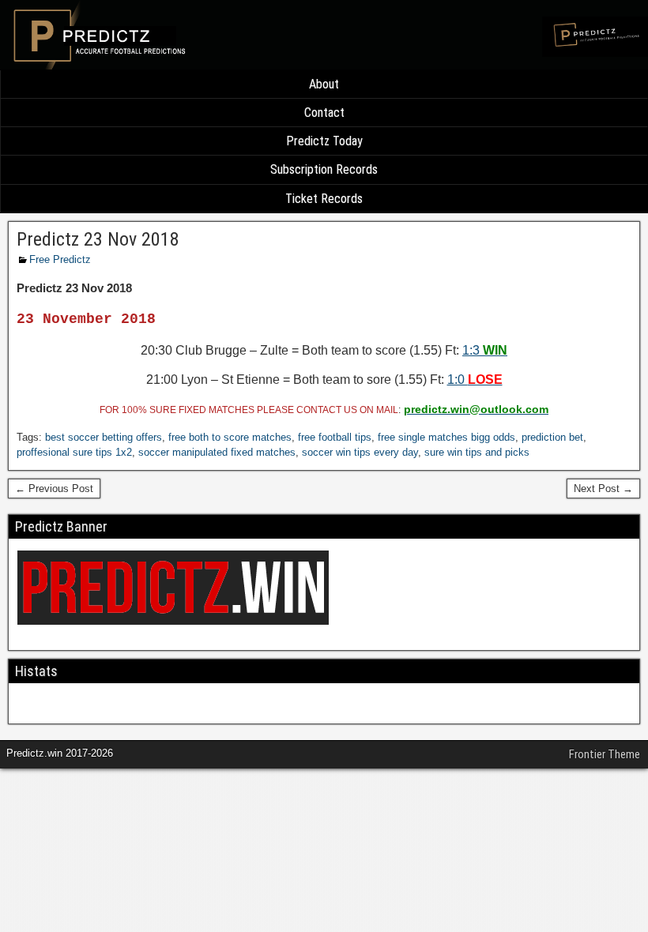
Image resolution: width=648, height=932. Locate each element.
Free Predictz (60, 259)
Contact (324, 112)
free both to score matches (230, 437)
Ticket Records (324, 198)
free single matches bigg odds (446, 437)
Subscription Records (324, 169)
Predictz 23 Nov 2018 (98, 239)
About (324, 84)
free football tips (334, 437)
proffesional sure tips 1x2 (74, 452)
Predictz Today (324, 140)
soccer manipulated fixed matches (217, 452)
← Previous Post (54, 488)
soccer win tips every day (360, 452)
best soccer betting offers (103, 437)
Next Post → (603, 488)
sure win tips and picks (476, 452)
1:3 (484, 350)
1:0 (475, 379)
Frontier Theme (604, 754)
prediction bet (552, 437)
